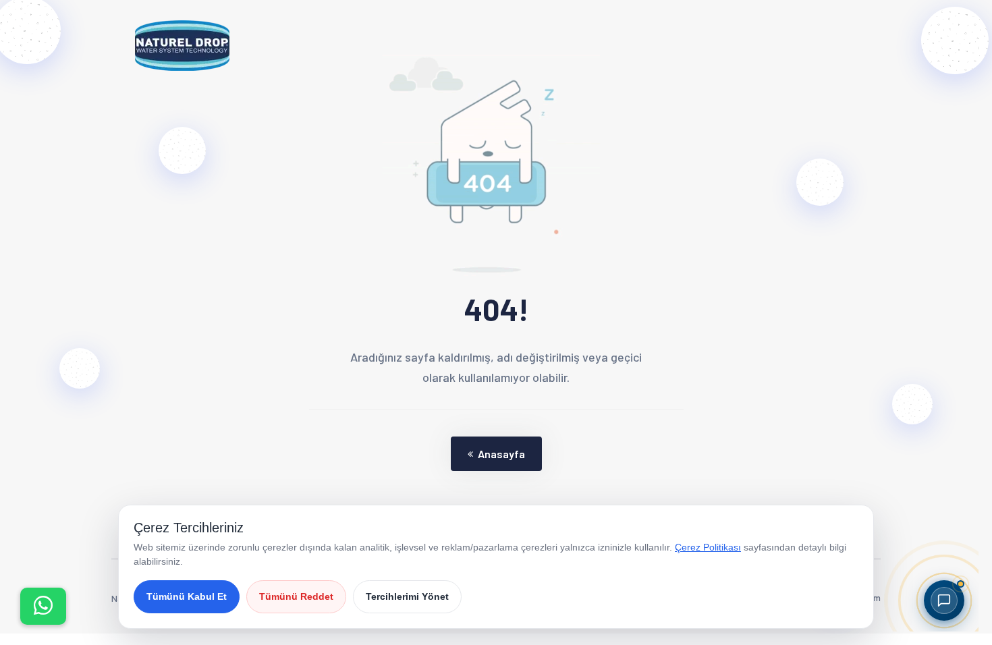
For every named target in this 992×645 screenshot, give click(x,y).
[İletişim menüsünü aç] (43, 606)
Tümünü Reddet (296, 596)
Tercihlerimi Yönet (407, 596)
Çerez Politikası (708, 547)
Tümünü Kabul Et (186, 596)
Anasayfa (501, 453)
